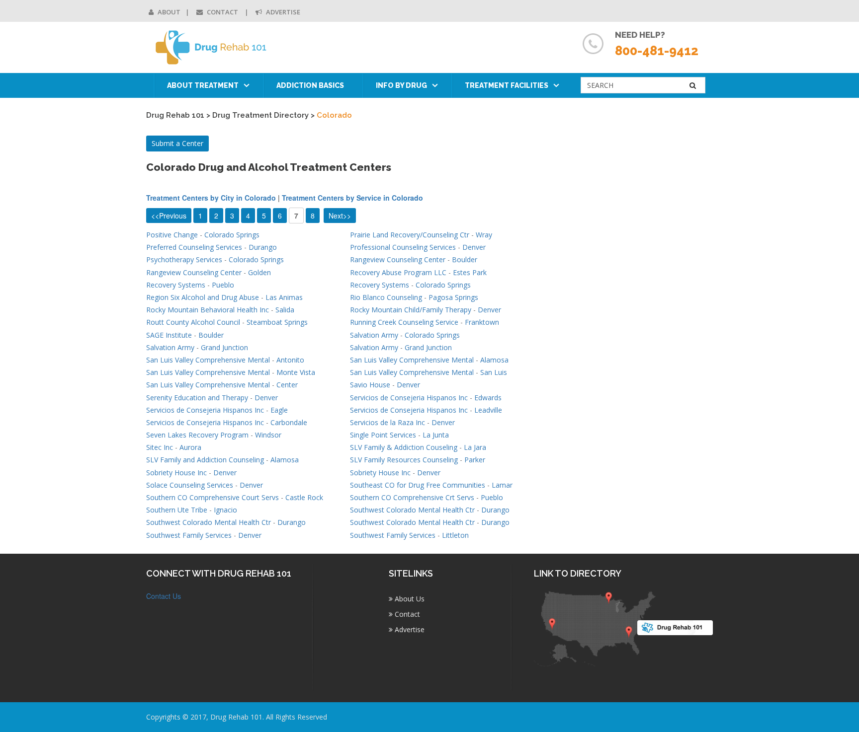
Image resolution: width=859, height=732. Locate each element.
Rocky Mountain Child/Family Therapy (410, 309)
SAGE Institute (169, 335)
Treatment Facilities (506, 85)
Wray (484, 234)
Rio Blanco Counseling (386, 297)
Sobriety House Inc (176, 472)
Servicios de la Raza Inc (387, 422)
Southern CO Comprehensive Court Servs (212, 497)
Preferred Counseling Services (194, 247)
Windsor (268, 434)
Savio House (370, 384)
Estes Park (470, 272)
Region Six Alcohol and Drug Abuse (202, 297)
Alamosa (494, 360)
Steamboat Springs (277, 322)
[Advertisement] (672, 352)
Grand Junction (224, 347)
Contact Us (163, 596)
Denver (474, 247)
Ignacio (225, 509)
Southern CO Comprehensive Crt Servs (412, 497)
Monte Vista (295, 372)
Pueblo (223, 285)
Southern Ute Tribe (176, 509)
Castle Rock (304, 497)
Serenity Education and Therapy (197, 397)
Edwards (488, 397)
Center (287, 384)
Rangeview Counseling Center (397, 259)
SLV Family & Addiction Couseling (403, 447)
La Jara (475, 447)
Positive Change (172, 234)
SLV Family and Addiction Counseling (205, 459)
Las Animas (284, 297)
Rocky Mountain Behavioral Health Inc (207, 309)
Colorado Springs (231, 234)
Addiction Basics (310, 85)
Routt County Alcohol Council (193, 322)
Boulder (464, 259)
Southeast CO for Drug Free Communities (417, 485)
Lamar (502, 485)
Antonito (290, 360)
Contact (222, 11)
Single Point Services (383, 434)
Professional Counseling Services (403, 247)
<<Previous (168, 215)
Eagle (279, 410)
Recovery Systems (175, 285)
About (168, 11)
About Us (409, 598)
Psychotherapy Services (184, 259)
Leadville (488, 410)
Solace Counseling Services (189, 485)
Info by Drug (401, 85)
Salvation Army (374, 335)
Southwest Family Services (189, 535)
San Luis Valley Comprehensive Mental (208, 360)
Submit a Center (177, 143)
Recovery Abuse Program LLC (398, 272)
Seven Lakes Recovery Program (197, 434)
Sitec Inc (159, 447)
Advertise (282, 11)
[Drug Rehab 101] (211, 47)
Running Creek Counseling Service (404, 322)
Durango (263, 247)
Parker (474, 459)
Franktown (482, 322)
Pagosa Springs (453, 297)
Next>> (340, 215)
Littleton (455, 535)
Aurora (190, 447)
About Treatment (203, 85)
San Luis (493, 372)
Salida (284, 309)
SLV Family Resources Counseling (404, 459)
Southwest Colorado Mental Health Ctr (412, 509)
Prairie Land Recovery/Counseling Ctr (409, 234)
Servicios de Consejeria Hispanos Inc (409, 397)
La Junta (436, 434)
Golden (259, 272)
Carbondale (288, 422)
